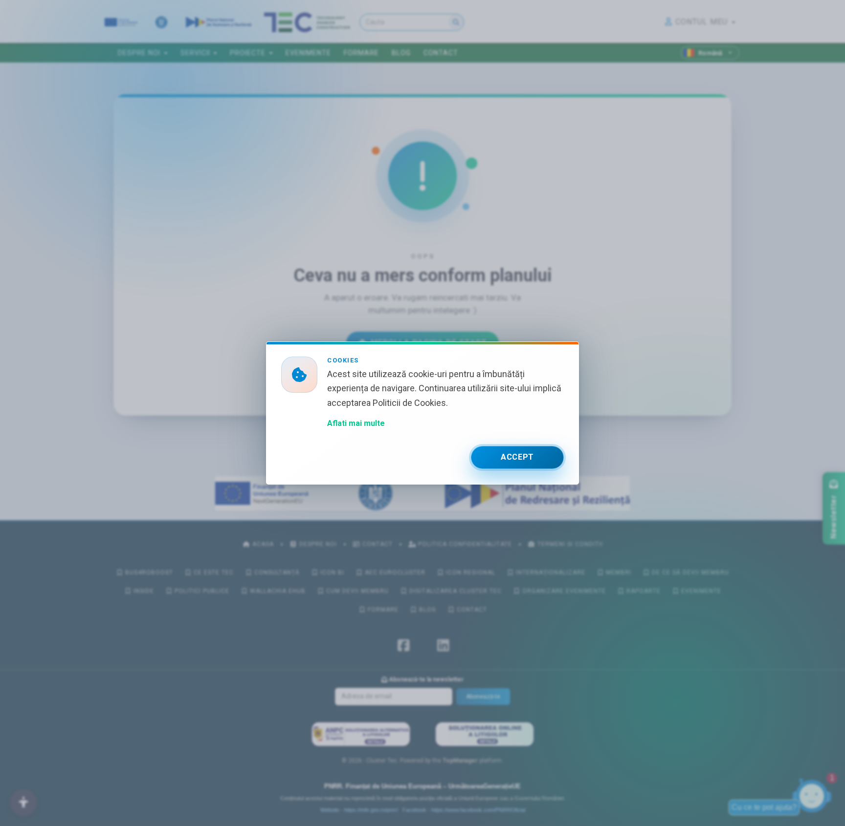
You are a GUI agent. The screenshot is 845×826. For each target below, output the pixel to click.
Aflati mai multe (356, 423)
